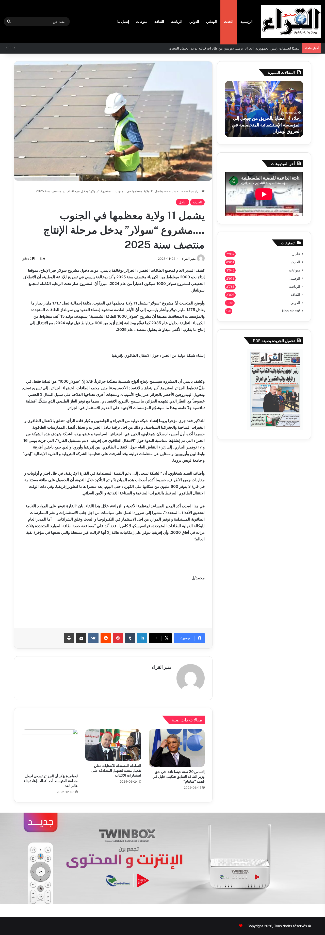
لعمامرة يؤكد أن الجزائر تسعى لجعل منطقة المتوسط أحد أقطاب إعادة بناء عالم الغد (51, 781)
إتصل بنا (123, 22)
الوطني (211, 22)
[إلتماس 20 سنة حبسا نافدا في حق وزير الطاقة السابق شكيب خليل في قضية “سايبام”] (177, 748)
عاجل (182, 202)
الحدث (228, 22)
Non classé (291, 311)
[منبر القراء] (291, 21)
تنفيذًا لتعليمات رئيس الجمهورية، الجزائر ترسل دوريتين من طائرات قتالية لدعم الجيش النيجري (234, 48)
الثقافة (159, 22)
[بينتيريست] (118, 638)
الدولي (194, 22)
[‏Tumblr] (130, 638)
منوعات (141, 22)
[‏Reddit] (106, 638)
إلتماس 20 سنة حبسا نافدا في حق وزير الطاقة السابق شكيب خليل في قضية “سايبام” (179, 776)
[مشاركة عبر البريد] (81, 638)
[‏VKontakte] (93, 638)
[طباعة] (69, 638)
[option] (264, 109)
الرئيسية (246, 22)
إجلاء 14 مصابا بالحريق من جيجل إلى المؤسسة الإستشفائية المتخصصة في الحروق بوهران (266, 125)
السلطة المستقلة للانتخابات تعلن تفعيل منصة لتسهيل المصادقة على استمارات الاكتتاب (116, 770)
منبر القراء (189, 259)
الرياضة (176, 22)
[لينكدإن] (142, 638)
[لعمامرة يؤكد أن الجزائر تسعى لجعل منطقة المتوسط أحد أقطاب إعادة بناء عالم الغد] (50, 750)
